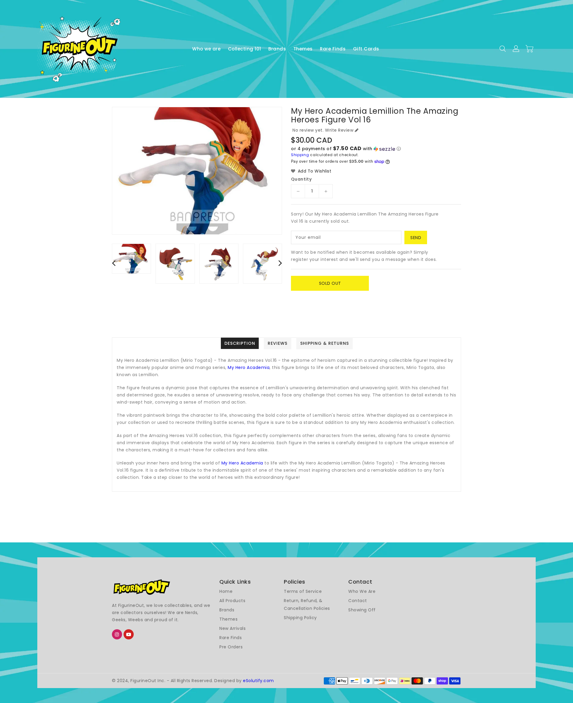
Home (225, 591)
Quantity (301, 179)
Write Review (339, 130)
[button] (376, 149)
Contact (357, 601)
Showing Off (362, 610)
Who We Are (361, 591)
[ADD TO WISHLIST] (299, 297)
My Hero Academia (248, 367)
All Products (232, 601)
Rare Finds (230, 638)
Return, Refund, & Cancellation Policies (307, 604)
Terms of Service (303, 591)
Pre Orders (231, 647)
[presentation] (113, 263)
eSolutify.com (258, 681)
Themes (228, 619)
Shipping (300, 154)
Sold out (330, 283)
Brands (226, 610)
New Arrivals (232, 628)
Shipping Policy (300, 618)
